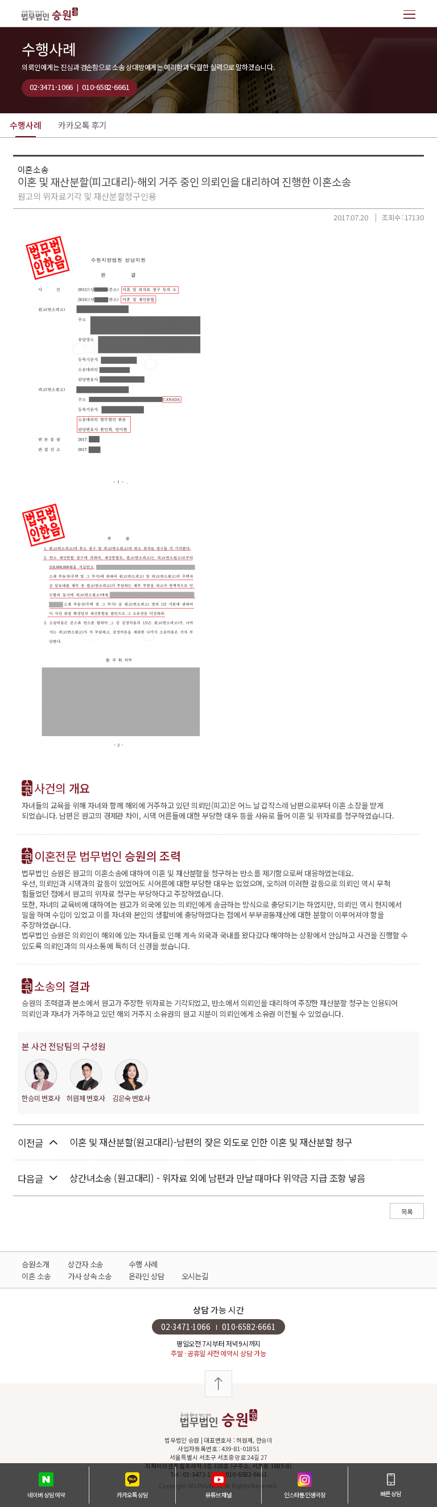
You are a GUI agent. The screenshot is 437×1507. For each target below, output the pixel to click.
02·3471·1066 (51, 86)
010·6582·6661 (105, 86)
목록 (407, 1211)
